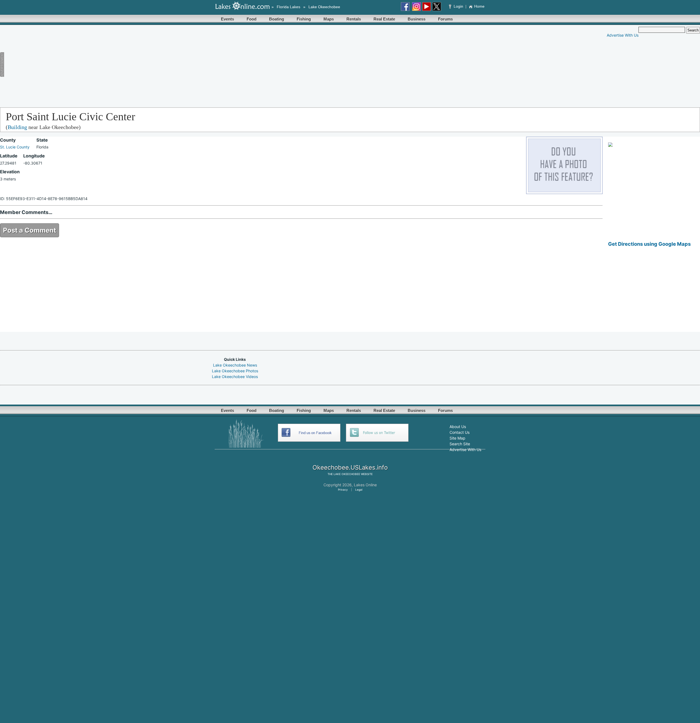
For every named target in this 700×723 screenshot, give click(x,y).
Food (251, 19)
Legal (358, 489)
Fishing (304, 19)
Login (458, 6)
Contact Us (459, 432)
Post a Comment (29, 230)
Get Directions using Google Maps (649, 244)
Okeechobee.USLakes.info (350, 467)
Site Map (457, 438)
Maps (328, 19)
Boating (276, 19)
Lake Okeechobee (324, 7)
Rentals (353, 19)
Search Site (460, 443)
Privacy (343, 489)
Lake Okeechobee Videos (235, 376)
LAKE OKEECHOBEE (347, 474)
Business (416, 19)
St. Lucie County (15, 147)
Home (479, 6)
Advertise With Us (622, 35)
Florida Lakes (288, 7)
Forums (445, 19)
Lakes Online (365, 484)
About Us (458, 426)
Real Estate (384, 19)
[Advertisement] (120, 65)
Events (227, 19)
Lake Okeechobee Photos (235, 370)
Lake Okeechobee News (235, 365)
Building (17, 127)
